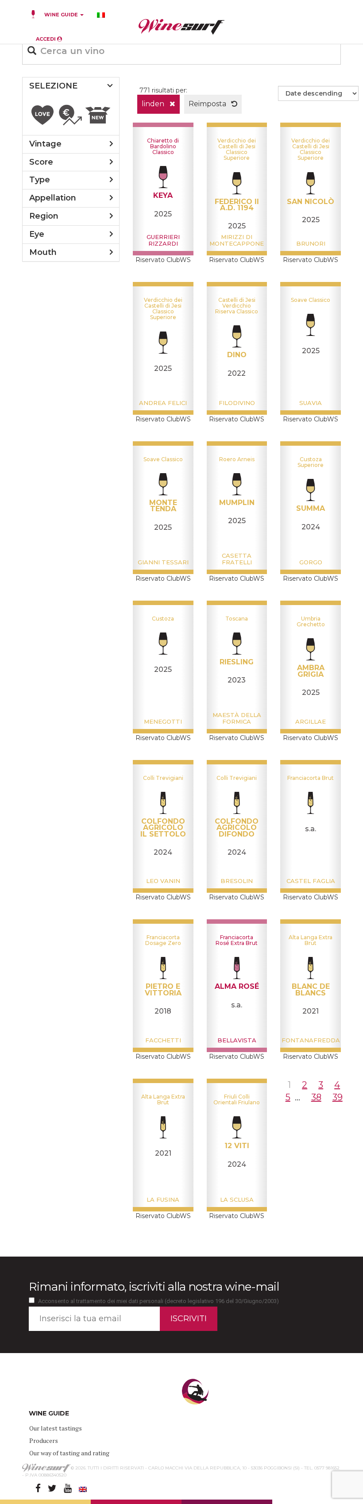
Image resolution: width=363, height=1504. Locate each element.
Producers (43, 1440)
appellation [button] (52, 198)
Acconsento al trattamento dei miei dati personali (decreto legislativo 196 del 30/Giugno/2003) (158, 1301)
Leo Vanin (163, 880)
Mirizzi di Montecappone (236, 240)
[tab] (71, 86)
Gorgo (310, 562)
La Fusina (163, 1199)
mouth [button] (43, 252)
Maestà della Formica (236, 718)
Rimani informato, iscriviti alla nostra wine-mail (154, 1287)
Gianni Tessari (163, 562)
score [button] (41, 162)
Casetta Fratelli (237, 558)
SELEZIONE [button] (53, 86)
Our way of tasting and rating (69, 1453)
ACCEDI (46, 39)
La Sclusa (237, 1199)
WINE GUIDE (61, 15)
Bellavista (236, 1040)
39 (337, 1097)
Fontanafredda (311, 1040)
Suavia (310, 402)
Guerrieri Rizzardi (163, 240)
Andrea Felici (163, 402)
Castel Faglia (310, 880)
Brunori (310, 243)
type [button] (39, 180)
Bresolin (236, 880)
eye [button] (36, 234)
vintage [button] (45, 144)
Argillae (310, 721)
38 (316, 1097)
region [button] (43, 216)
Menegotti (163, 721)
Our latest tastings (55, 1428)
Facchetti (163, 1040)
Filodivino (237, 402)
